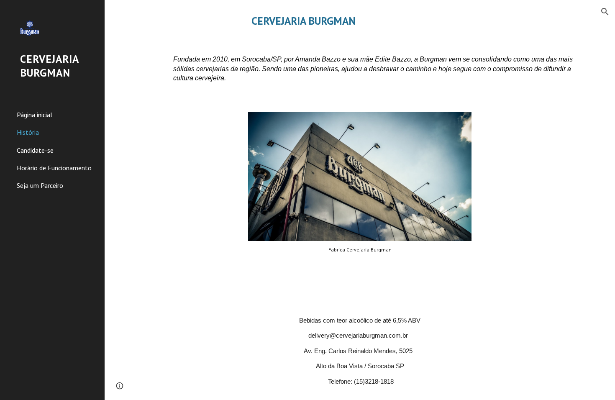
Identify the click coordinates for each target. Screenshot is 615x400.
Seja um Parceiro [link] (40, 185)
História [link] (28, 132)
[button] (605, 12)
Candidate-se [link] (35, 150)
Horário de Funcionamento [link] (54, 168)
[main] (360, 20)
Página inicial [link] (34, 114)
